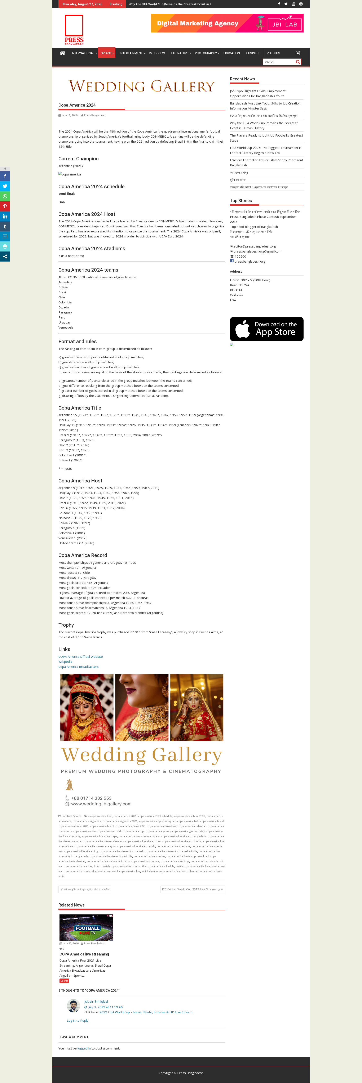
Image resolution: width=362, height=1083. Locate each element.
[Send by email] (5, 236)
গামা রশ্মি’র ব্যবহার (239, 237)
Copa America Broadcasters (78, 666)
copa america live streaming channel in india (171, 851)
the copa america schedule (158, 866)
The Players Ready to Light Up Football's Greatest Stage (170, 4)
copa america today (203, 861)
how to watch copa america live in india (117, 866)
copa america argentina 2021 (120, 821)
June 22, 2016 (70, 943)
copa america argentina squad (157, 821)
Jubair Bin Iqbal (96, 1001)
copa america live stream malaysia (95, 846)
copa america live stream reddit (136, 846)
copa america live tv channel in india (108, 861)
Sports (106, 53)
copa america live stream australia (139, 836)
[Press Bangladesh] (62, 52)
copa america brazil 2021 (131, 826)
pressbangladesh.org (250, 261)
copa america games (158, 831)
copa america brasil (212, 821)
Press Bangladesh (94, 115)
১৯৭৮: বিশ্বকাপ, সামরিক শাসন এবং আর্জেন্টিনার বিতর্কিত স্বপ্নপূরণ (263, 115)
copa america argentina (87, 821)
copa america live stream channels (103, 841)
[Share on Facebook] (5, 176)
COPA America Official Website (80, 656)
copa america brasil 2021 (73, 826)
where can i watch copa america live (119, 871)
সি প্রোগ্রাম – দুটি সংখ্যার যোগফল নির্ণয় (251, 231)
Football (67, 816)
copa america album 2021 (189, 816)
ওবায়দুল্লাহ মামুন (239, 172)
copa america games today (188, 831)
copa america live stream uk (173, 846)
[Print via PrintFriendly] (5, 246)
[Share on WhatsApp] (5, 196)
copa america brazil (102, 826)
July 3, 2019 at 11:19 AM (105, 1007)
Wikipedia (65, 661)
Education (232, 53)
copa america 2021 (125, 816)
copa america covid (109, 831)
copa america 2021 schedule (155, 816)
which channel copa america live (161, 871)
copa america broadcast (162, 826)
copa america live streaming (81, 851)
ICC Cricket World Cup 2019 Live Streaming (191, 889)
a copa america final (100, 816)
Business (253, 53)
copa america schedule (145, 861)
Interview (157, 53)
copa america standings (175, 861)
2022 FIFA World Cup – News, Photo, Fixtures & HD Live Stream (146, 1012)
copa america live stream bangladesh (183, 836)
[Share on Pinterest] (5, 206)
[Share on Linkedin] (5, 216)
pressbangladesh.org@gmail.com (257, 251)
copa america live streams (149, 856)
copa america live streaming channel (121, 851)
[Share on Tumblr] (5, 226)
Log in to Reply (77, 1020)
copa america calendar (192, 826)
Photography (206, 53)
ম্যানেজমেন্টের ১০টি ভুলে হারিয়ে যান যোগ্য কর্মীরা (87, 889)
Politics (273, 53)
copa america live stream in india (182, 841)
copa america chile (84, 831)
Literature (180, 53)
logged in (84, 1048)
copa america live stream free (143, 841)
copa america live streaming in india (110, 856)
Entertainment (131, 53)
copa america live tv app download (188, 856)
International (82, 53)
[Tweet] (5, 186)
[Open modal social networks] (5, 256)
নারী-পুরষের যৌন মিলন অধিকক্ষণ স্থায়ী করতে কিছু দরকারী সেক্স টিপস (265, 211)
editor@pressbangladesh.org (255, 246)
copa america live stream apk (99, 836)
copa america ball (188, 821)
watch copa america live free (193, 866)
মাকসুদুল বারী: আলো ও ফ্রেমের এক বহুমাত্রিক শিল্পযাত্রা (259, 187)
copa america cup (133, 831)
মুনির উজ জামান (238, 180)
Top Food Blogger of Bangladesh (254, 226)
